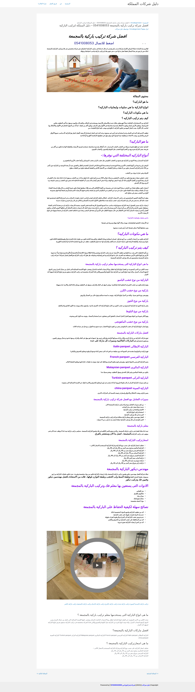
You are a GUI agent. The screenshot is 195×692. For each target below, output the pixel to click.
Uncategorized (135, 29)
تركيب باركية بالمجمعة (84, 604)
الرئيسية (67, 4)
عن (61, 4)
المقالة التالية (42, 674)
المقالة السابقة (152, 674)
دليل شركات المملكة (142, 4)
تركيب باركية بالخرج (111, 604)
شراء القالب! (42, 4)
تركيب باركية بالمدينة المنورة (139, 604)
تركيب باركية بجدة (123, 604)
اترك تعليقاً (145, 29)
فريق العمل (53, 4)
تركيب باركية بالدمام (98, 604)
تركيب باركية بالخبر (70, 604)
